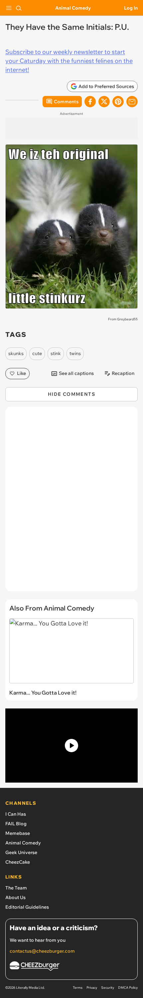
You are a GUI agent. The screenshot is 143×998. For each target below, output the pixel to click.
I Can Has (15, 814)
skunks (16, 353)
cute (37, 353)
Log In (131, 8)
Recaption (123, 373)
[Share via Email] (132, 101)
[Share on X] (104, 101)
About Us (15, 897)
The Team (16, 888)
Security (107, 987)
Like (21, 373)
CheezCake (17, 862)
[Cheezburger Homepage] (71, 967)
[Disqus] (71, 502)
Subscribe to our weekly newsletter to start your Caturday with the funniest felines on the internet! (69, 60)
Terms (77, 987)
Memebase (17, 833)
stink (56, 353)
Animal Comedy (73, 8)
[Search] (18, 8)
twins (75, 353)
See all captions (76, 373)
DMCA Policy (128, 987)
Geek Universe (21, 852)
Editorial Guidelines (27, 907)
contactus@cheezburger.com (42, 951)
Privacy (91, 987)
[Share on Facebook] (90, 101)
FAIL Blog (16, 824)
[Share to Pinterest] (118, 101)
